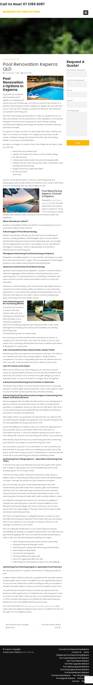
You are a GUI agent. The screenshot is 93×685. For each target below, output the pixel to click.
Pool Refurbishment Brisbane (77, 672)
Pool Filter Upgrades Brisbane (77, 664)
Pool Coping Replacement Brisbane (74, 658)
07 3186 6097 (34, 4)
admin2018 (27, 73)
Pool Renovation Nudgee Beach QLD (17, 626)
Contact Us (76, 652)
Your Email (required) (76, 80)
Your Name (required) (76, 70)
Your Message (73, 110)
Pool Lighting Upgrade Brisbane (76, 666)
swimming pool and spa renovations (39, 606)
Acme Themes (27, 652)
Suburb (70, 100)
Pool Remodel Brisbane (60, 675)
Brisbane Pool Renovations (21, 11)
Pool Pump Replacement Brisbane (74, 669)
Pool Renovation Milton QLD (51, 626)
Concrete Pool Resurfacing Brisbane (74, 649)
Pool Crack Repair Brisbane (78, 661)
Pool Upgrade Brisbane (65, 678)
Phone (69, 90)
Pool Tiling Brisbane (81, 675)
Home (86, 652)
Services (75, 681)
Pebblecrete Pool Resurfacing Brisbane (72, 655)
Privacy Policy (83, 678)
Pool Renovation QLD (11, 59)
